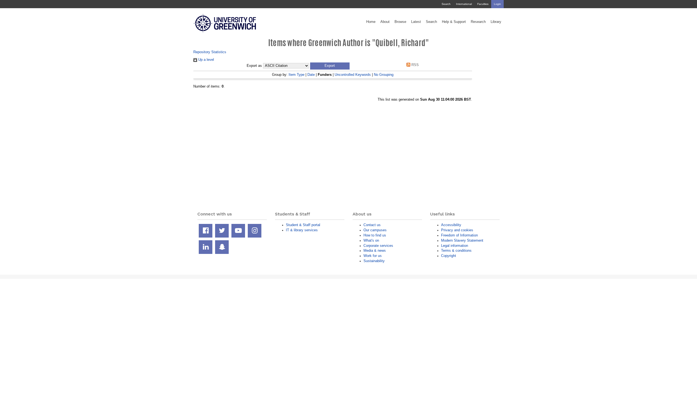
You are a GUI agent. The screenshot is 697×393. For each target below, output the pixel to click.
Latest (416, 22)
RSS (414, 65)
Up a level (205, 60)
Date (311, 75)
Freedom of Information (459, 235)
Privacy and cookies (457, 230)
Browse (400, 22)
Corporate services (378, 246)
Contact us (372, 225)
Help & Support (454, 22)
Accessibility (451, 225)
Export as (254, 66)
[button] (330, 66)
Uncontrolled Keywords (353, 75)
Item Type (296, 75)
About (385, 22)
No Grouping (383, 75)
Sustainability (374, 261)
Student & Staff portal (303, 225)
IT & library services (302, 230)
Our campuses (375, 230)
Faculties (482, 3)
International (464, 3)
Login (497, 3)
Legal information (454, 246)
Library (496, 22)
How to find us (374, 235)
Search (446, 3)
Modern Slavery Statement (462, 240)
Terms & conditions (456, 250)
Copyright (448, 256)
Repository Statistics (209, 52)
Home (370, 22)
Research (478, 22)
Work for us (372, 256)
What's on (371, 240)
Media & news (374, 250)
